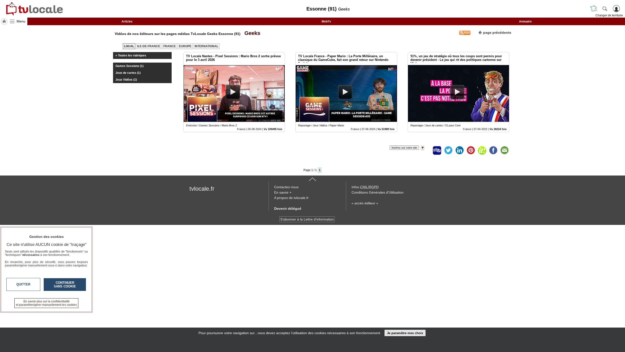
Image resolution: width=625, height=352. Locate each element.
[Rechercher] (604, 8)
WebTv (326, 21)
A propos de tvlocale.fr (291, 198)
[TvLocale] (33, 9)
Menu (21, 21)
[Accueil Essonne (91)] (4, 21)
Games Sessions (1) (129, 66)
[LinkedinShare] (459, 150)
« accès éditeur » (365, 203)
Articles (127, 21)
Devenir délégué (287, 208)
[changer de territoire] (593, 8)
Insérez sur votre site (404, 147)
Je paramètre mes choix (405, 333)
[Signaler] (426, 150)
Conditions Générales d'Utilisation (378, 192)
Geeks (250, 33)
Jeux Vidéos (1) (126, 79)
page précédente (497, 32)
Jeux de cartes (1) (128, 73)
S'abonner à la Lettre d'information (307, 219)
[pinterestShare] (471, 150)
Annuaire (525, 21)
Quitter (23, 284)
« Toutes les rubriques (130, 55)
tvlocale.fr (201, 188)
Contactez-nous (286, 187)
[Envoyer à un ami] (504, 150)
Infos (365, 187)
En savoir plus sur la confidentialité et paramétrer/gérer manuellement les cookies (46, 303)
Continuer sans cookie (65, 284)
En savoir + (283, 192)
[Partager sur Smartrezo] (437, 150)
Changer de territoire (609, 15)
